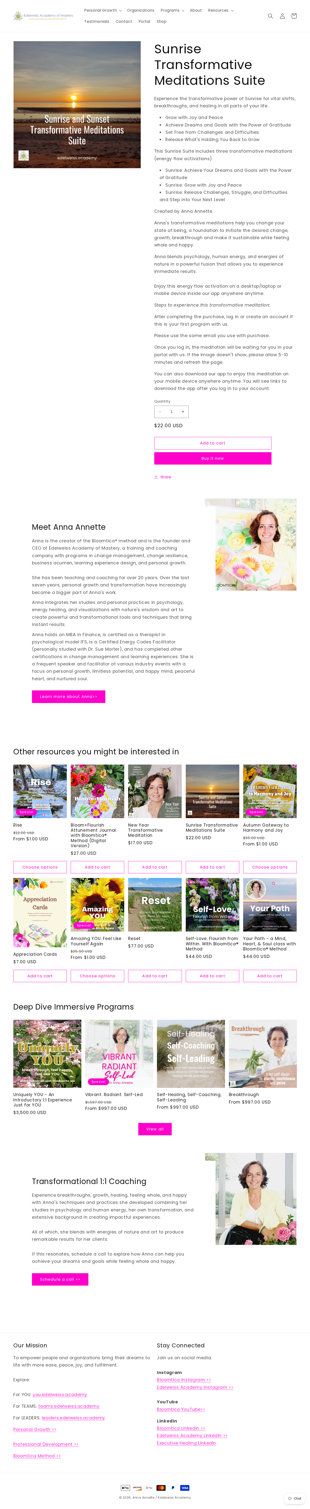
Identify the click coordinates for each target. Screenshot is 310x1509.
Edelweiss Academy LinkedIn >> (192, 1435)
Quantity (162, 401)
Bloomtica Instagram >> (184, 1380)
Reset (134, 938)
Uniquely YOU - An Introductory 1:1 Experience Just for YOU (42, 1100)
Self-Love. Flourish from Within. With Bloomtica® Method (212, 944)
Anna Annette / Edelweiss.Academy (161, 1497)
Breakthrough (244, 1094)
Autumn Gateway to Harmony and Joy (266, 828)
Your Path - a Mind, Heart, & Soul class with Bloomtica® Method (269, 944)
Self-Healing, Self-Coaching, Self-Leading (189, 1097)
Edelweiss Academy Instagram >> (195, 1387)
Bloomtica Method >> (37, 1456)
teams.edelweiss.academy (68, 1406)
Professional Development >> (46, 1444)
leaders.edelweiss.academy (73, 1418)
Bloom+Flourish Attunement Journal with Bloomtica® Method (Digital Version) (93, 835)
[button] (102, 10)
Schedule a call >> (60, 1279)
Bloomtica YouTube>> (181, 1409)
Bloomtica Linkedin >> (181, 1428)
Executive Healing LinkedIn (186, 1443)
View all (155, 1129)
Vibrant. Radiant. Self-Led (114, 1094)
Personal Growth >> (34, 1429)
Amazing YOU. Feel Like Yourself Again (96, 941)
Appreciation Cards (35, 954)
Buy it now (213, 458)
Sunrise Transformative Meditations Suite (212, 828)
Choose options (40, 867)
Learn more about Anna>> (68, 697)
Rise (17, 825)
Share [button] (165, 476)
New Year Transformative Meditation (145, 830)
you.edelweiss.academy (60, 1395)
